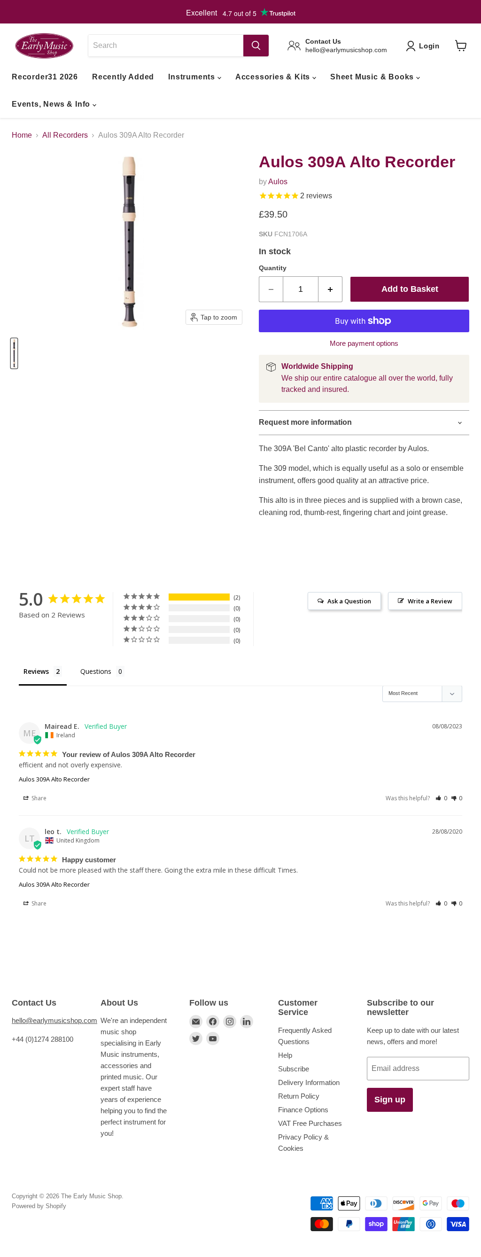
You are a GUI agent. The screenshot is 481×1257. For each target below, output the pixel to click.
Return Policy (298, 1096)
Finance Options (303, 1110)
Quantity (273, 268)
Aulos (277, 182)
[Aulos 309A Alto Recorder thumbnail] (14, 353)
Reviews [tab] (36, 671)
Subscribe (293, 1069)
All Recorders (65, 135)
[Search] (256, 45)
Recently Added (123, 77)
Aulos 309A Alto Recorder (54, 779)
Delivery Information (309, 1082)
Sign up (389, 1099)
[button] (441, 798)
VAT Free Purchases (310, 1123)
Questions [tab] (95, 671)
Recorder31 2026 (45, 77)
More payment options (364, 343)
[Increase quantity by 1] (330, 289)
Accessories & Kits (273, 77)
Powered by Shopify (39, 1206)
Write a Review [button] (430, 601)
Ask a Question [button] (349, 601)
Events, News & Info (52, 104)
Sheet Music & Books (373, 77)
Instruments (192, 77)
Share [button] (38, 798)
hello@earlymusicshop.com (54, 1020)
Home (22, 135)
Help (285, 1055)
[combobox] (165, 45)
